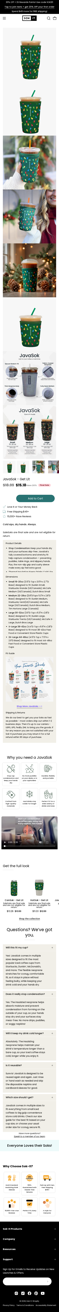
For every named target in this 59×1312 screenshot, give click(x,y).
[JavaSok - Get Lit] (9, 466)
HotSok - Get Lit (39, 900)
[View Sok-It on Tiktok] (23, 1293)
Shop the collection (29, 918)
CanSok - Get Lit (14, 900)
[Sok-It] (29, 18)
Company (9, 1239)
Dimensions (12, 576)
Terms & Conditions (25, 1305)
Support (8, 1259)
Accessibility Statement (46, 1305)
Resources (9, 1249)
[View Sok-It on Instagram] (16, 1293)
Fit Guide (10, 653)
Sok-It (29, 1301)
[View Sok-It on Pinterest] (36, 1293)
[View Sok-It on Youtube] (43, 1293)
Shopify (36, 1301)
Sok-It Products (12, 1229)
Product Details (13, 543)
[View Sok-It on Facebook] (29, 1293)
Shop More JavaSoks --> (29, 706)
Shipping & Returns (15, 712)
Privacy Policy (9, 1305)
